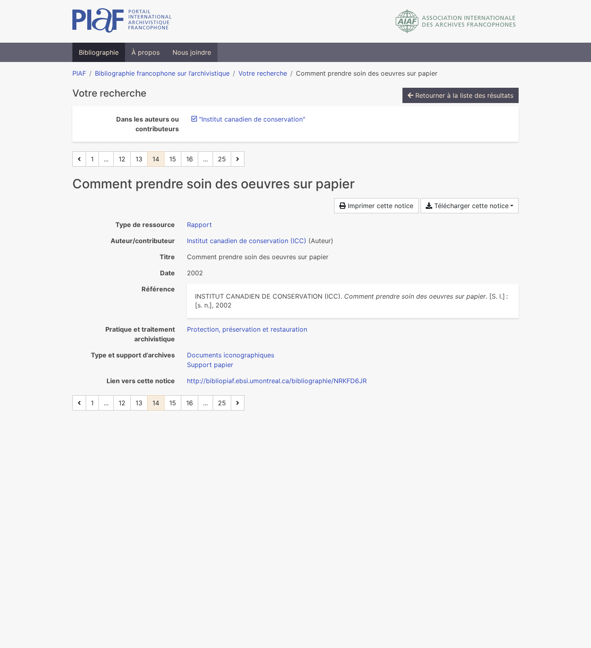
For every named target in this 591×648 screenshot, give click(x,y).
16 (189, 159)
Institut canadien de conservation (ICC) (246, 241)
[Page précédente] (79, 159)
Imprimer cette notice (379, 206)
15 (172, 159)
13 (138, 159)
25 (222, 159)
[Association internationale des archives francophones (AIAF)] (456, 21)
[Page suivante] (237, 159)
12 (122, 159)
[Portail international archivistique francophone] (122, 21)
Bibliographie (99, 52)
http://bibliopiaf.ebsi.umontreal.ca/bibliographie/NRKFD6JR (277, 381)
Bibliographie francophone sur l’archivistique (162, 73)
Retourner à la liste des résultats (463, 95)
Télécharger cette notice (470, 206)
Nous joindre (191, 52)
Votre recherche (262, 73)
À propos (145, 52)
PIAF (79, 73)
